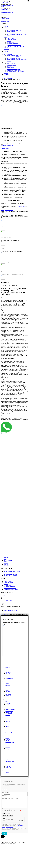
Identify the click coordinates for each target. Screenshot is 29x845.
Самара (7, 738)
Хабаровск (8, 759)
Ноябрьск (8, 715)
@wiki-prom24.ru (7, 5)
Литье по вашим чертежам (10, 575)
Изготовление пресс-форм (13, 43)
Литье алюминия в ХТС (13, 31)
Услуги (5, 37)
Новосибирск (9, 713)
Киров (7, 692)
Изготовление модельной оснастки (15, 46)
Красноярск (8, 695)
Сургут (7, 740)
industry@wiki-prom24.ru (7, 210)
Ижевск (7, 683)
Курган (7, 696)
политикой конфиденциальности (12, 826)
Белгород (8, 665)
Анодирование (10, 42)
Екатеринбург (9, 678)
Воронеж (8, 673)
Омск (7, 720)
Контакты (6, 49)
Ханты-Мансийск (10, 761)
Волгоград (8, 672)
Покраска (9, 41)
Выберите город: (5, 14)
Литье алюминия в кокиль (13, 33)
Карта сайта (7, 611)
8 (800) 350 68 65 (21, 206)
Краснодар (8, 694)
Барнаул (8, 667)
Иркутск (8, 685)
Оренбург (8, 721)
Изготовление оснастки (10, 588)
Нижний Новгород (10, 709)
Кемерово (8, 691)
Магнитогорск (9, 702)
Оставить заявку (5, 18)
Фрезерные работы (11, 39)
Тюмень (8, 749)
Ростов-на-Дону (10, 733)
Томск (7, 748)
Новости (6, 564)
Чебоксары (8, 766)
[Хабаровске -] (4, 6)
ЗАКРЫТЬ (5, 833)
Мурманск (8, 703)
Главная (6, 26)
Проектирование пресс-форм (14, 45)
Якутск (7, 772)
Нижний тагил (9, 711)
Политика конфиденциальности (12, 610)
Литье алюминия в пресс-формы (15, 30)
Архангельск (9, 660)
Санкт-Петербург (10, 742)
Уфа (7, 754)
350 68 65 (5, 2)
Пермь (7, 727)
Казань (7, 690)
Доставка (6, 47)
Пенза (7, 726)
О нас (5, 27)
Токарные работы (11, 38)
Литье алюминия (8, 29)
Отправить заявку (5, 148)
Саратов (8, 739)
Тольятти (8, 747)
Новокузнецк (9, 712)
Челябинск (8, 767)
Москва (7, 704)
